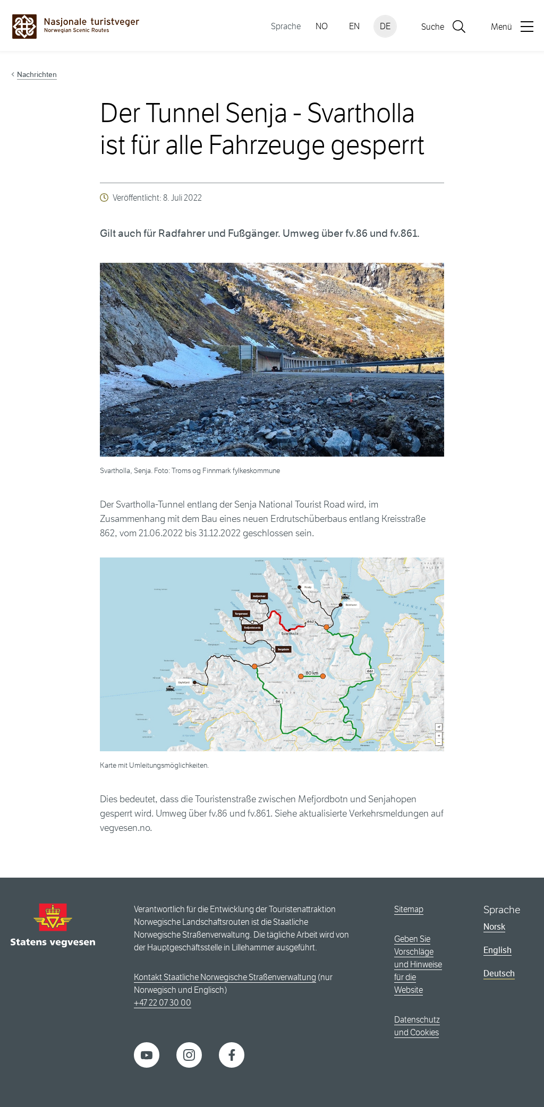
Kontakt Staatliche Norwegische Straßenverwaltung (225, 977)
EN (354, 26)
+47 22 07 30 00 (162, 1003)
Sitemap (408, 909)
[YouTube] (146, 1054)
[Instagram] (189, 1054)
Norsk (494, 927)
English (497, 950)
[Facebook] (231, 1054)
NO (322, 26)
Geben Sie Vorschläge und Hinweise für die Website (418, 964)
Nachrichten (37, 74)
